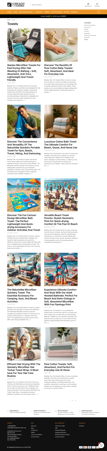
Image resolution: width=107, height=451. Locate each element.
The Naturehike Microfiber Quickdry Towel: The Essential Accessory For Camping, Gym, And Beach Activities (22, 295)
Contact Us (34, 430)
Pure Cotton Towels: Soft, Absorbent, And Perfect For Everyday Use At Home (59, 367)
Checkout (97, 6)
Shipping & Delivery (60, 432)
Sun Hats (86, 31)
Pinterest (81, 426)
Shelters (86, 29)
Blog (32, 428)
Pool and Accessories (89, 25)
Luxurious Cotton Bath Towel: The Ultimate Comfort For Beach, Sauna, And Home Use (60, 144)
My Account (88, 6)
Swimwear (86, 37)
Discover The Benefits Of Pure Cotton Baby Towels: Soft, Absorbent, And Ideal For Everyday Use (59, 69)
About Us (33, 426)
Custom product (59, 437)
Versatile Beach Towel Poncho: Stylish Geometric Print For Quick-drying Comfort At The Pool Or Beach (61, 220)
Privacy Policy (35, 437)
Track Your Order (60, 426)
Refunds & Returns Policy (62, 434)
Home (8, 19)
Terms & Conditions (36, 434)
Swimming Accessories (90, 35)
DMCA (33, 432)
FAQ (56, 428)
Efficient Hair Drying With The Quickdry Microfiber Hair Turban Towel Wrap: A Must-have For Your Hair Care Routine (23, 370)
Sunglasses (87, 33)
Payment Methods (60, 430)
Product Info (87, 27)
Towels (86, 39)
